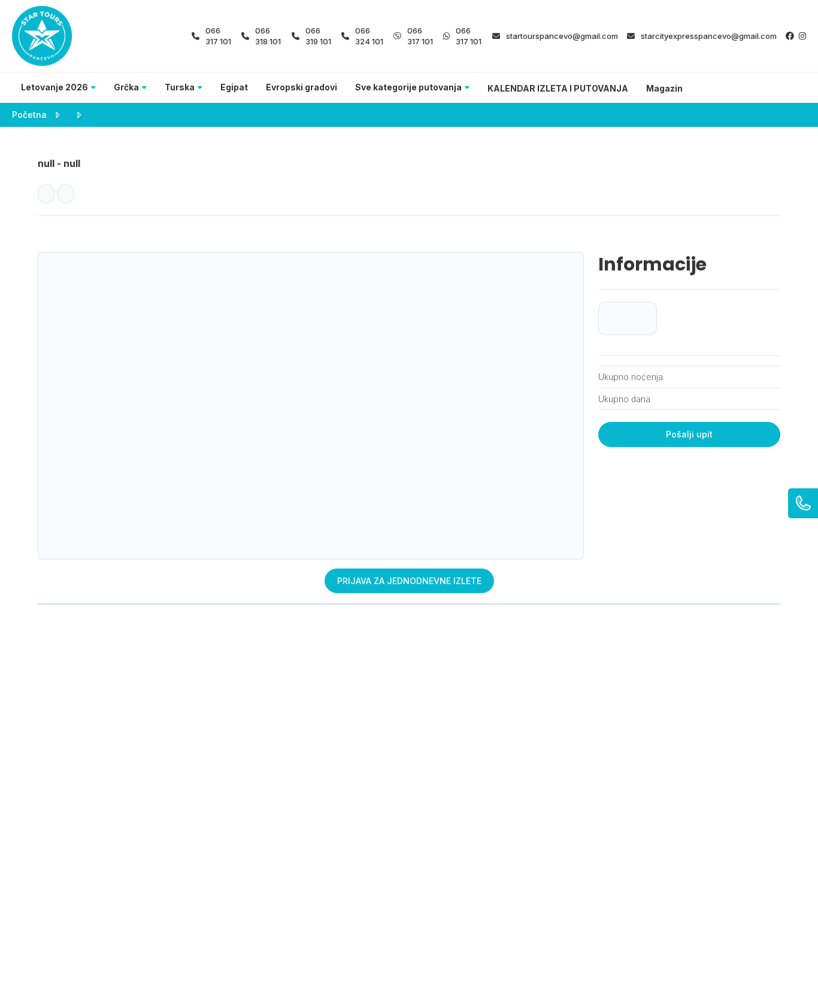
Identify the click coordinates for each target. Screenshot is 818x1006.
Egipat (234, 87)
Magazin (664, 88)
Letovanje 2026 (54, 87)
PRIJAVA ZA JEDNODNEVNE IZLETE (409, 581)
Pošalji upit (689, 434)
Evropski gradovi (301, 87)
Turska (180, 87)
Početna (29, 115)
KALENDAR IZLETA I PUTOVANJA (557, 88)
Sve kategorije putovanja (408, 87)
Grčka (126, 87)
